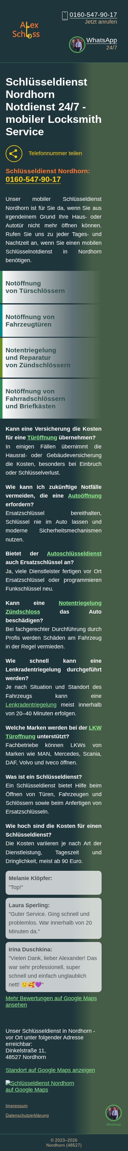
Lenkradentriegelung (31, 705)
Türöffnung (42, 437)
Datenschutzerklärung (27, 1115)
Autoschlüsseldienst (74, 553)
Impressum (17, 1105)
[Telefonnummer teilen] (14, 153)
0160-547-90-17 (93, 14)
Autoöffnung (85, 496)
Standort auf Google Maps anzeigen (50, 1070)
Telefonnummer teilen (55, 153)
